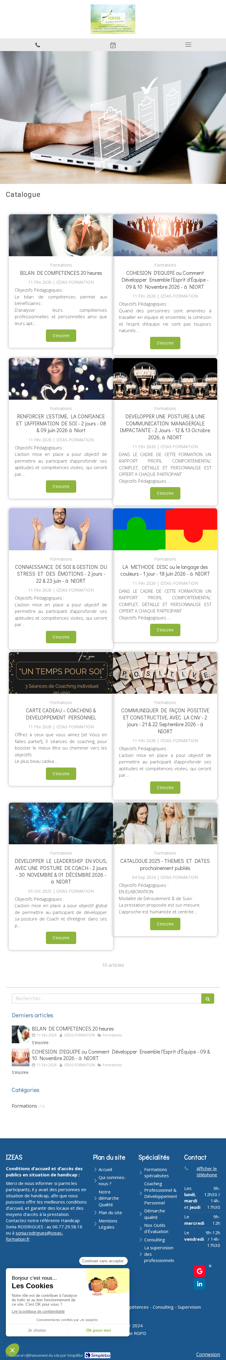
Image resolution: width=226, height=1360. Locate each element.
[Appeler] (37, 44)
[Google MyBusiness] (199, 1271)
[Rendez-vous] (113, 44)
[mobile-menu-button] (188, 44)
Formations (24, 1106)
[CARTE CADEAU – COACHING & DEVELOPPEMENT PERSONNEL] (61, 673)
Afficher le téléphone (207, 1171)
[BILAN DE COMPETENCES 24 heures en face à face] (165, 824)
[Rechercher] (207, 998)
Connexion (208, 1354)
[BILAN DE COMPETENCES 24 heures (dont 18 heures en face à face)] (61, 235)
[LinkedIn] (199, 1284)
